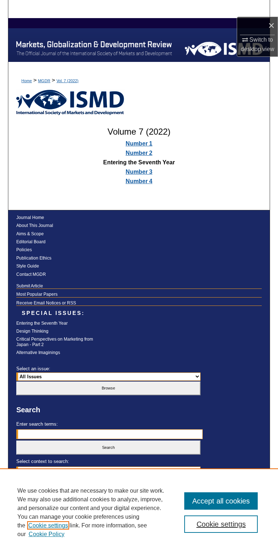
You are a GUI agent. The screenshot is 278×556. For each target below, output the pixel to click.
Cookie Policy (46, 534)
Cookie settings (48, 525)
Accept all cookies (221, 501)
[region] (139, 512)
